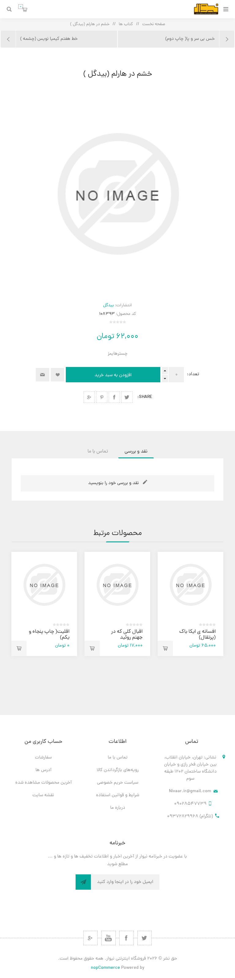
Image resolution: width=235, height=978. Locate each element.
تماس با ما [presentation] (98, 451)
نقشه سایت (43, 795)
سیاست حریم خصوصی (117, 782)
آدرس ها (43, 770)
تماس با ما (118, 757)
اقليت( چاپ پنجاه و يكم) (49, 635)
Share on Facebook (114, 397)
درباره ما (117, 808)
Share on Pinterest (101, 397)
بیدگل (108, 305)
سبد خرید (20, 7)
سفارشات (43, 757)
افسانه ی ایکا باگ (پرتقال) (197, 635)
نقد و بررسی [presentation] (136, 451)
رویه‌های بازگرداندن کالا (118, 770)
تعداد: (193, 374)
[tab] (136, 451)
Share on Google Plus (89, 397)
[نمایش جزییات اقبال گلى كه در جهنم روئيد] (117, 585)
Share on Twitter (126, 397)
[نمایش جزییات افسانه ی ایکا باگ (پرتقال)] (190, 585)
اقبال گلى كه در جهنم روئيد (127, 635)
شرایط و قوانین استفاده (117, 795)
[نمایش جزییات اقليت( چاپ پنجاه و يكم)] (44, 585)
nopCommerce (105, 968)
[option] (190, 604)
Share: (144, 397)
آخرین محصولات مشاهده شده (43, 782)
